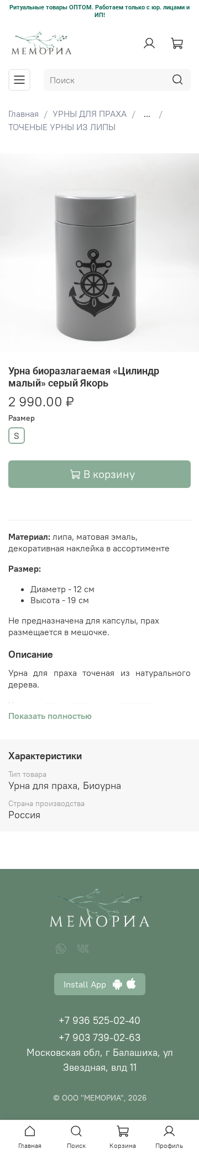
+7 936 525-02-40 (99, 1020)
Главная (23, 113)
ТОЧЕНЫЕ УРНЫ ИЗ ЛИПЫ (62, 126)
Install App (88, 984)
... (147, 114)
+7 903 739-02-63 (99, 1037)
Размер (21, 418)
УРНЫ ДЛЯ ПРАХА (90, 113)
